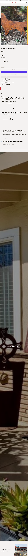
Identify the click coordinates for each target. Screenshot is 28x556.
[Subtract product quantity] (1, 66)
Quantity (2, 65)
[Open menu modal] (1, 2)
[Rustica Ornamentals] (14, 2)
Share (2, 93)
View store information (5, 80)
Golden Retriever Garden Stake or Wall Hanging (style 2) (10, 117)
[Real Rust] (2, 55)
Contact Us (0, 87)
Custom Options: (4, 61)
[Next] (24, 0)
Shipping (6, 82)
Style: (3, 57)
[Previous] (4, 0)
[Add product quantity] (3, 66)
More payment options (14, 74)
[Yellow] (5, 55)
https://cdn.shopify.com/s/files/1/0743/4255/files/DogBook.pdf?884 (11, 142)
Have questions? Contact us (6, 87)
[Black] (3, 55)
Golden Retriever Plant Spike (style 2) (7, 119)
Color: (3, 54)
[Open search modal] (25, 2)
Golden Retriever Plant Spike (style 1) (7, 118)
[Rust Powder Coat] (7, 55)
